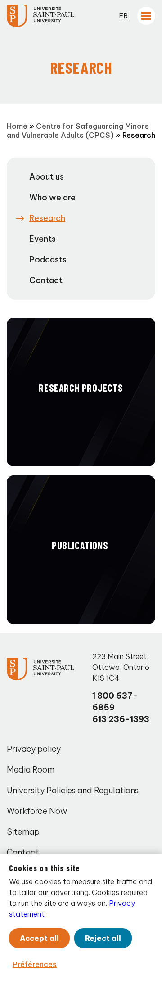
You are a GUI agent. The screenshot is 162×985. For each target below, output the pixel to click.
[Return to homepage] (40, 16)
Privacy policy (34, 749)
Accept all (39, 938)
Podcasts (48, 259)
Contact (46, 280)
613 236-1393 (120, 719)
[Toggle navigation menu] (146, 16)
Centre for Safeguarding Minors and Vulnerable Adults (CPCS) (78, 131)
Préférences (35, 964)
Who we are (52, 197)
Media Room (30, 769)
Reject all (103, 938)
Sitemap (23, 832)
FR (123, 15)
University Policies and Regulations (73, 790)
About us (46, 177)
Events (42, 239)
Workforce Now (37, 811)
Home (17, 126)
